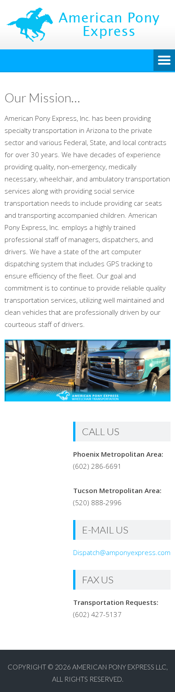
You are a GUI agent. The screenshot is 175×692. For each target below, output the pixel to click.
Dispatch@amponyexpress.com (122, 552)
